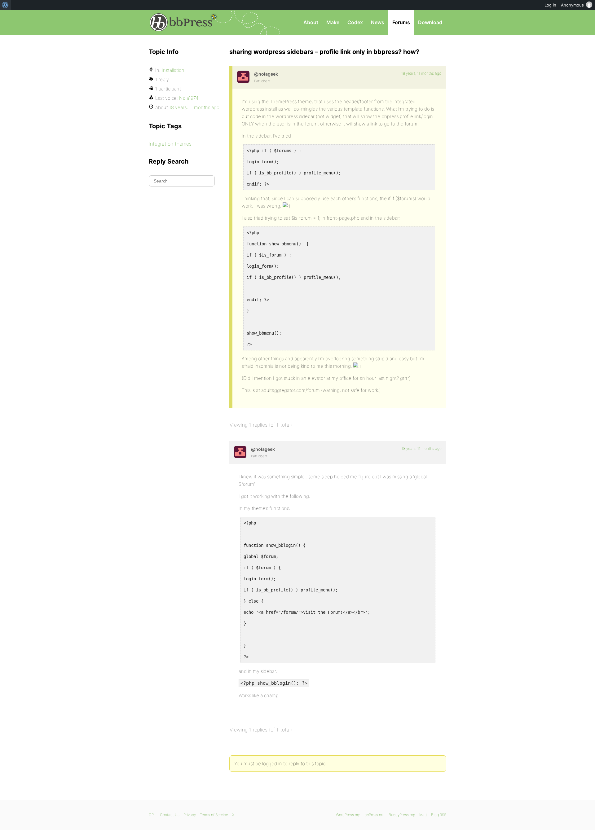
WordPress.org (348, 814)
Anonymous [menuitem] (572, 4)
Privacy (189, 814)
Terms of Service (214, 814)
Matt (423, 814)
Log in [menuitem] (550, 4)
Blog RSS (438, 814)
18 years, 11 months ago (421, 73)
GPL (152, 814)
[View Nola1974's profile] (243, 77)
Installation (173, 70)
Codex (355, 22)
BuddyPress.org (402, 814)
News (377, 22)
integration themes (170, 144)
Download (430, 22)
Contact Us (169, 814)
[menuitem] (5, 5)
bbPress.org (181, 22)
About (310, 22)
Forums (401, 22)
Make (332, 22)
